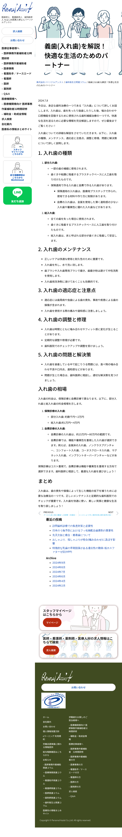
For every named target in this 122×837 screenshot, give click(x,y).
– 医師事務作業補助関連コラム (52, 766)
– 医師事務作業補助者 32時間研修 (78, 750)
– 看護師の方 (75, 777)
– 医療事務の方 (76, 764)
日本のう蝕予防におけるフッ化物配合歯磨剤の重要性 (82, 530)
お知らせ (47, 759)
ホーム (46, 717)
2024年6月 (58, 576)
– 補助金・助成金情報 (14, 114)
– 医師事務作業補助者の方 (78, 758)
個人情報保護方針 (51, 731)
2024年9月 (58, 562)
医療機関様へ (9, 99)
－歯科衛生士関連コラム (52, 804)
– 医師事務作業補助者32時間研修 (17, 55)
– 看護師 (6, 78)
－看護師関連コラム (52, 788)
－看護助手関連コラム (52, 782)
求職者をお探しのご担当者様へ (78, 719)
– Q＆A (6, 94)
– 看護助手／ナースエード (16, 73)
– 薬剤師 (6, 88)
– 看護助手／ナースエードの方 (78, 771)
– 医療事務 (8, 68)
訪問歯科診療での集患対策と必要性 (72, 525)
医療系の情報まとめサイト (17, 129)
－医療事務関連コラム (52, 774)
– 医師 (5, 83)
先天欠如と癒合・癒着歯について (71, 535)
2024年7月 (58, 571)
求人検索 (7, 119)
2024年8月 (58, 567)
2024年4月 (58, 581)
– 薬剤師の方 (75, 786)
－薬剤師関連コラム (52, 797)
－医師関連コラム (51, 792)
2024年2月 (58, 585)
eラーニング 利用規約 (52, 738)
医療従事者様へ (10, 48)
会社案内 (7, 124)
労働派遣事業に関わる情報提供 (52, 745)
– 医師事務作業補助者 (14, 63)
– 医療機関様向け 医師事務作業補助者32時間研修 (17, 106)
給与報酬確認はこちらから (52, 753)
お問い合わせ (49, 726)
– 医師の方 (74, 781)
